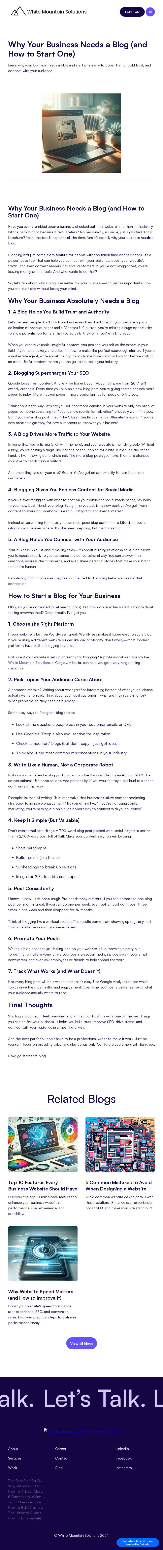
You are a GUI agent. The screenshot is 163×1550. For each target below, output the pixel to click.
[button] (150, 11)
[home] (48, 12)
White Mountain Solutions (29, 662)
